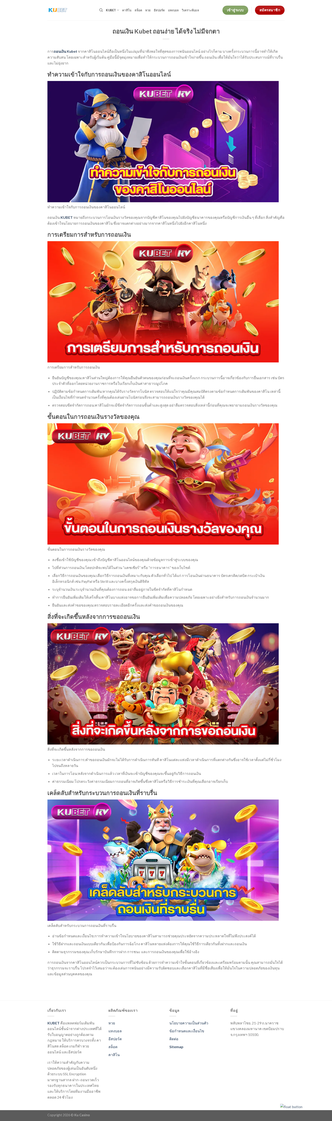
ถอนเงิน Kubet (65, 51)
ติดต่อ (173, 1039)
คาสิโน (126, 10)
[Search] (101, 10)
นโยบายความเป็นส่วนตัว (188, 1023)
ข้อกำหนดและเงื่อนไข (186, 1031)
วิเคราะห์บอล (190, 10)
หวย (148, 10)
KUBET (111, 10)
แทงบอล (173, 10)
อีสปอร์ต (159, 10)
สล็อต (138, 10)
